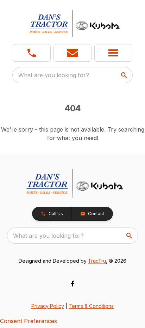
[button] (32, 53)
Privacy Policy (47, 306)
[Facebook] (72, 283)
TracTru (97, 261)
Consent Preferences (28, 320)
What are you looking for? (53, 75)
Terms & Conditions (91, 306)
